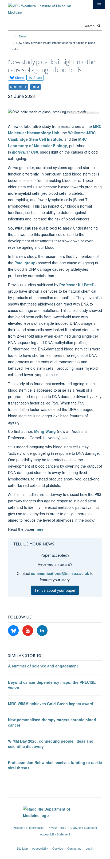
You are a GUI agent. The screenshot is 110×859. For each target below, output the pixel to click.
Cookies (57, 848)
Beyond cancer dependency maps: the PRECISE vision (52, 684)
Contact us (74, 848)
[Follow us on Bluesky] (14, 630)
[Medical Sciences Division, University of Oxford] (55, 822)
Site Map (22, 848)
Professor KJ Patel (76, 284)
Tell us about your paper (55, 590)
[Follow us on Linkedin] (42, 630)
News (22, 36)
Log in (89, 848)
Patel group (25, 262)
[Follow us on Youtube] (28, 630)
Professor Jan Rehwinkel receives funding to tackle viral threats (55, 765)
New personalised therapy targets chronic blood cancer (52, 722)
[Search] (99, 25)
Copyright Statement (83, 827)
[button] (99, 4)
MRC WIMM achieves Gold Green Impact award (50, 703)
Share (19, 77)
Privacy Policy (57, 827)
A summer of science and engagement (43, 666)
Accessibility (40, 848)
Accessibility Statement (55, 834)
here (40, 529)
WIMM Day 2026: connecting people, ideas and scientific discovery (50, 743)
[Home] (12, 36)
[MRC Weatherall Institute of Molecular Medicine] (46, 7)
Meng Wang (45, 431)
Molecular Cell (25, 152)
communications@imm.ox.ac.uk (60, 573)
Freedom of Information (28, 827)
